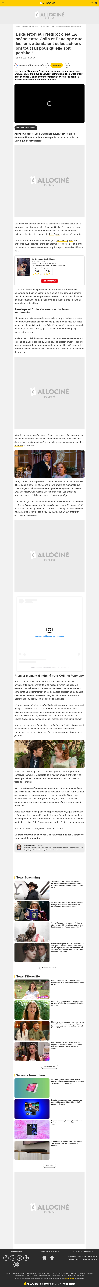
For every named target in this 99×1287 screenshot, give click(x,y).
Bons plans (49, 1166)
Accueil (18, 26)
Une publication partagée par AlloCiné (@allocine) (50, 667)
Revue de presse (31, 1276)
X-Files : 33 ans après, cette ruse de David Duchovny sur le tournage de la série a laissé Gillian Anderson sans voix (67, 904)
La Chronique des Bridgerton (44, 259)
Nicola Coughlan (65, 240)
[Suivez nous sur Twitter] (13, 1258)
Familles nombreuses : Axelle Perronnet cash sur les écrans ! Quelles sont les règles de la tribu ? (67, 982)
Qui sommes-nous (19, 1273)
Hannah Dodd (40, 265)
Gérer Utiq (71, 1276)
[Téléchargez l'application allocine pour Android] (53, 1257)
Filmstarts (72, 1256)
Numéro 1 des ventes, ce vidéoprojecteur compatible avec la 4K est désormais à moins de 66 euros (66, 1102)
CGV (52, 1273)
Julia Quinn (54, 234)
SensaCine (81, 1256)
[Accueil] (47, 3)
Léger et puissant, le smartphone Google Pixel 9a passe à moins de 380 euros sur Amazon (66, 1123)
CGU (47, 1273)
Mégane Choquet (29, 845)
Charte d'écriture (44, 1276)
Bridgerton (31, 224)
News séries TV (47, 26)
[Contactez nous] (16, 1264)
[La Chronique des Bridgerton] (23, 267)
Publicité (40, 1273)
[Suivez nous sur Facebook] (6, 1258)
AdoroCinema (74, 1259)
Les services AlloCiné (59, 1276)
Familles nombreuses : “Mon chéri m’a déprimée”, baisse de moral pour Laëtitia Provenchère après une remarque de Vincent (66, 1045)
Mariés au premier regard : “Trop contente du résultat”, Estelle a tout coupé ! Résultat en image (67, 1003)
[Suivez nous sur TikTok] (26, 1258)
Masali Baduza (51, 265)
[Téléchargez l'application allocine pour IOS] (45, 1257)
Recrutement (31, 1273)
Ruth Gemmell (61, 265)
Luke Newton (32, 244)
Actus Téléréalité (49, 1067)
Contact (8, 1273)
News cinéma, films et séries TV (31, 26)
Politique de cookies (62, 1273)
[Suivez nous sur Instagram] (20, 1258)
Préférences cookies (78, 1273)
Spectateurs (47, 269)
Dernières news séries (49, 968)
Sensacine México (89, 1259)
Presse (37, 269)
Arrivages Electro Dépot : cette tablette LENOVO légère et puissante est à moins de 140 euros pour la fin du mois (67, 1081)
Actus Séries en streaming (61, 26)
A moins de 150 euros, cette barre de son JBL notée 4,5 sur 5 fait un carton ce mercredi (66, 1143)
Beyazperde (92, 1256)
